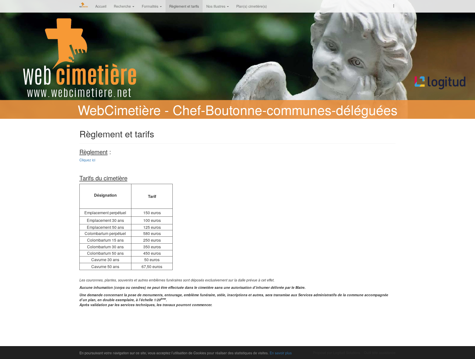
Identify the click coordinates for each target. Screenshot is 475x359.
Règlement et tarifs (184, 6)
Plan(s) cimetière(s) (251, 6)
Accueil (100, 6)
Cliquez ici (87, 159)
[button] (393, 5)
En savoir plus (281, 352)
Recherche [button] (123, 6)
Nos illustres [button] (216, 6)
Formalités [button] (150, 6)
